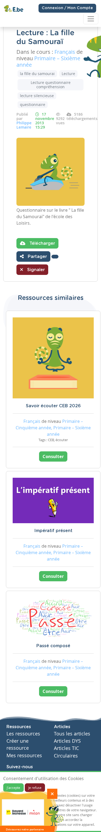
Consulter (53, 456)
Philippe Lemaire (24, 125)
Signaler (35, 270)
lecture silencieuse (37, 95)
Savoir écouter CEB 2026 (53, 406)
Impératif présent (53, 531)
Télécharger (41, 243)
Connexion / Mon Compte (67, 8)
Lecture (68, 73)
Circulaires (66, 756)
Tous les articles (72, 734)
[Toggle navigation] (90, 18)
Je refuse (34, 787)
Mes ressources (24, 755)
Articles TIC (66, 748)
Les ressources (23, 734)
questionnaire (32, 104)
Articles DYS (67, 741)
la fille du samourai (37, 73)
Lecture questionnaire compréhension (51, 84)
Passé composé (53, 646)
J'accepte (13, 787)
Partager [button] (36, 256)
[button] (54, 257)
